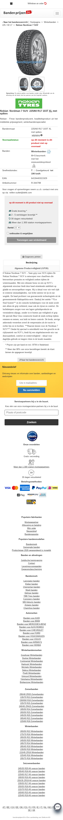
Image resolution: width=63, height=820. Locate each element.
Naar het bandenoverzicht (16, 22)
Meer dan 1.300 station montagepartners (31, 467)
